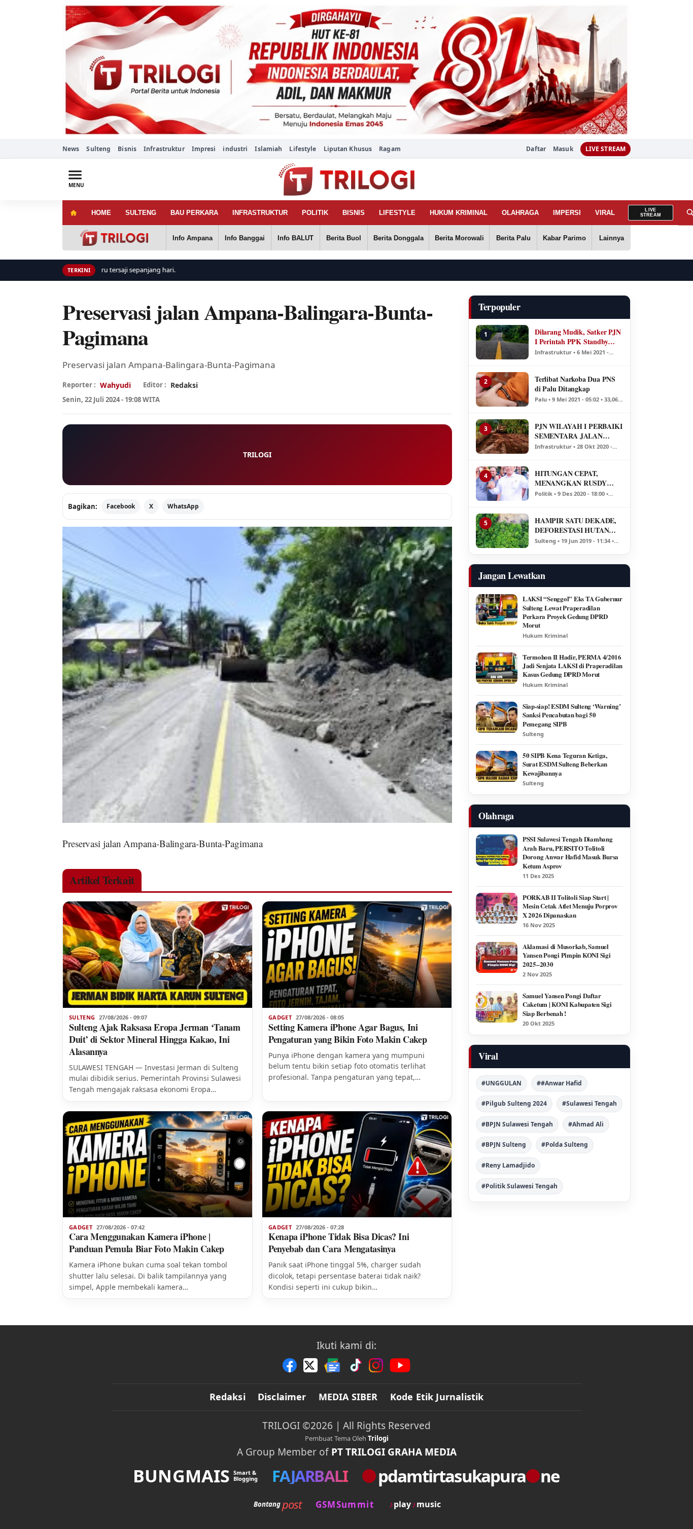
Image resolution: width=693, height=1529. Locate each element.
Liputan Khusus (348, 148)
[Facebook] (290, 1365)
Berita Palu (513, 238)
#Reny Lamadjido (508, 1165)
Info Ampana (192, 238)
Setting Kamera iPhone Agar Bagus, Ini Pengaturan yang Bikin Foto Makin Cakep (347, 1033)
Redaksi (228, 1397)
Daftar (536, 149)
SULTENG (140, 212)
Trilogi (378, 1438)
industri (235, 148)
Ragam (390, 148)
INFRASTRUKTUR (260, 212)
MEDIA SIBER (348, 1397)
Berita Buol (343, 238)
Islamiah (268, 148)
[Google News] (332, 1365)
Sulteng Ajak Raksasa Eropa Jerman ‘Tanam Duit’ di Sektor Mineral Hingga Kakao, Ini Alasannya (154, 1039)
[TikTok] (355, 1365)
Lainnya (611, 238)
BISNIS (353, 212)
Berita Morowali (459, 238)
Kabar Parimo (564, 238)
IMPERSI (567, 212)
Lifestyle (302, 148)
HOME (101, 212)
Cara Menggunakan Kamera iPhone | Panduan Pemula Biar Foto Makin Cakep (146, 1242)
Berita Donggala (398, 238)
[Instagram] (376, 1365)
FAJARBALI (310, 1476)
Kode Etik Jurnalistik (437, 1397)
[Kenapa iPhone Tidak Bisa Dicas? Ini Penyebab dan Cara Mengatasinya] (357, 1164)
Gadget (280, 1017)
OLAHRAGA (520, 212)
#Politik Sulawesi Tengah (519, 1186)
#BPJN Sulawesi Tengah (517, 1124)
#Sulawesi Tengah (589, 1103)
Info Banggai (245, 238)
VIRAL (605, 212)
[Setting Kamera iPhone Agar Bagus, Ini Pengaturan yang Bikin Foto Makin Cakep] (357, 954)
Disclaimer (282, 1397)
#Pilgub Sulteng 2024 (514, 1103)
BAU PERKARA (194, 212)
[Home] (73, 212)
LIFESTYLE (397, 212)
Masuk (563, 149)
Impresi (204, 148)
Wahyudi (115, 385)
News (70, 148)
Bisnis (127, 148)
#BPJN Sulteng (503, 1144)
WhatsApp (183, 506)
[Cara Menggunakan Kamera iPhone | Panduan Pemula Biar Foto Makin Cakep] (157, 1164)
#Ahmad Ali (586, 1124)
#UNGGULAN (501, 1083)
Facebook (121, 506)
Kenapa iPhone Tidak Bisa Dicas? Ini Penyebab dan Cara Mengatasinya (338, 1242)
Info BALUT (296, 238)
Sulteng (98, 148)
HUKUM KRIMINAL (459, 212)
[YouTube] (400, 1365)
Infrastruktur (164, 148)
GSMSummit (345, 1504)
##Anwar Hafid (559, 1083)
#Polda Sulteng (564, 1144)
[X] (310, 1365)
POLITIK (315, 212)
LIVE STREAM (605, 148)
